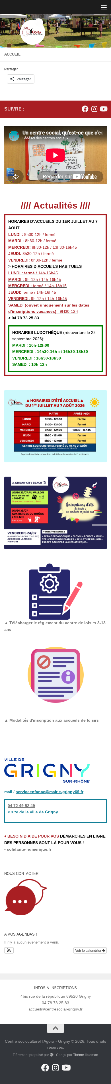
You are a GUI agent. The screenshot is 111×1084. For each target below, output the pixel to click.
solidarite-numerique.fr (29, 849)
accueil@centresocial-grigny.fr (55, 1009)
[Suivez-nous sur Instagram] (94, 108)
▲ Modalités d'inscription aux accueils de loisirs (51, 720)
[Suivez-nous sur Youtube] (103, 108)
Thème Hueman (85, 1055)
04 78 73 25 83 (25, 318)
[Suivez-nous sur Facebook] (85, 108)
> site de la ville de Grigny (33, 812)
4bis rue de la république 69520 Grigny (55, 996)
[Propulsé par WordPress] (51, 1055)
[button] (9, 950)
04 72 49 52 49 (21, 805)
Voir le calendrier (88, 950)
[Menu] (104, 7)
